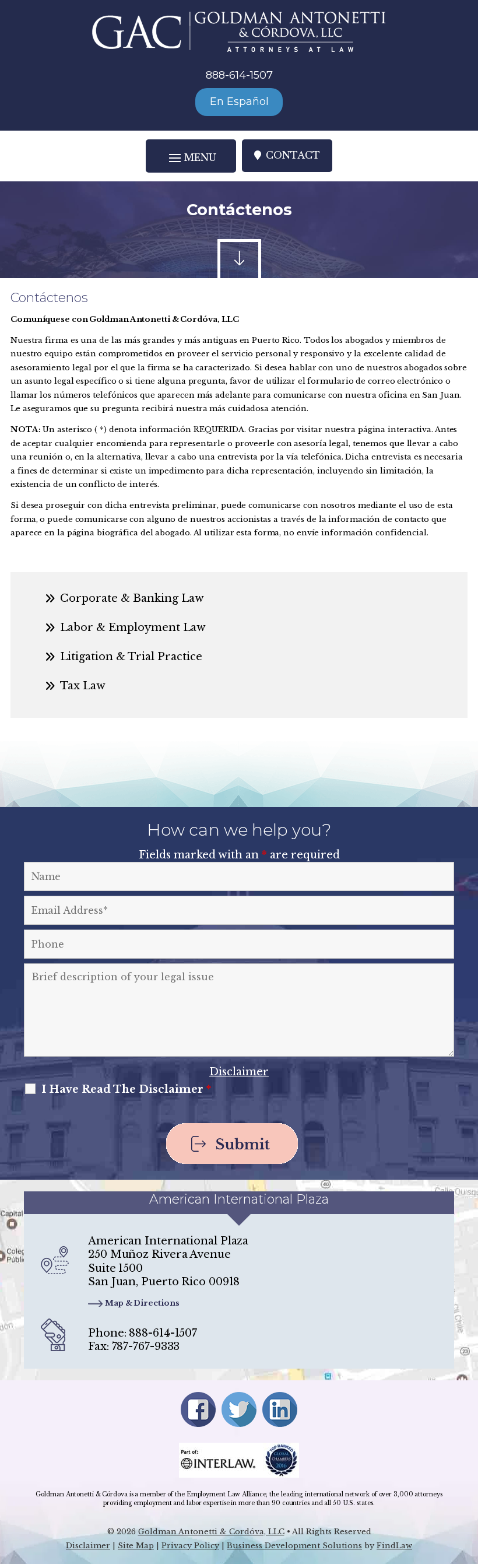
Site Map (136, 1546)
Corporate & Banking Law (132, 598)
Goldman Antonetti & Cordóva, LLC (211, 1532)
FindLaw (394, 1546)
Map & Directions (142, 1303)
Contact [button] (293, 155)
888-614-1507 (239, 75)
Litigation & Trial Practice (131, 656)
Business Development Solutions (294, 1546)
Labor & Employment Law (133, 627)
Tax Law (83, 685)
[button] (191, 157)
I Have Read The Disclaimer (126, 1089)
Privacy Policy (190, 1546)
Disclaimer (239, 1071)
